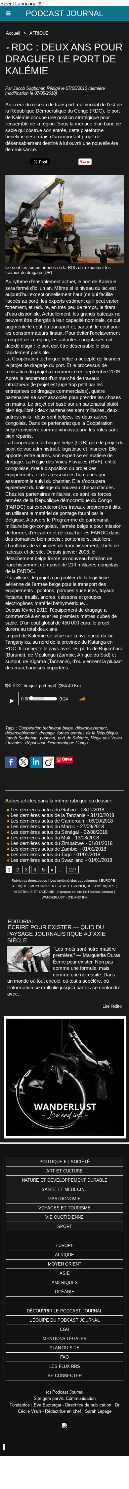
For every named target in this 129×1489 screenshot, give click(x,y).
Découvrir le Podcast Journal (64, 1310)
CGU (64, 1329)
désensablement (21, 732)
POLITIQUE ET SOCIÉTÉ (64, 1161)
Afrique (64, 1254)
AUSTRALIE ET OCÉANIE (34, 892)
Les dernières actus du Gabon (42, 809)
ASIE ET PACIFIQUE (75, 886)
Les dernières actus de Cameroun (46, 821)
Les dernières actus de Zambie (43, 849)
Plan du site (64, 1347)
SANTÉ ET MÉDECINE (64, 1189)
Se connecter (65, 1375)
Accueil (13, 33)
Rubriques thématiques (29, 880)
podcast (47, 737)
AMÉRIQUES (104, 886)
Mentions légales (65, 1338)
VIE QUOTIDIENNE (64, 1217)
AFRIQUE (39, 33)
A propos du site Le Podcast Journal (85, 892)
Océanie (64, 1291)
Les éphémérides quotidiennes (74, 880)
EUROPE (108, 880)
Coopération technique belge (46, 728)
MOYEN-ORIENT (43, 886)
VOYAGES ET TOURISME (64, 1207)
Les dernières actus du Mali (39, 837)
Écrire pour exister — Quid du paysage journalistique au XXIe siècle (56, 934)
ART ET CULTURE (64, 1170)
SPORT (64, 1226)
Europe (65, 1245)
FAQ (64, 1357)
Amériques (65, 1282)
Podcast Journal (64, 13)
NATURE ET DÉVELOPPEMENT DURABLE (65, 1180)
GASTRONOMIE (64, 1198)
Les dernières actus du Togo (40, 854)
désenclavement (91, 728)
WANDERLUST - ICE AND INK (65, 897)
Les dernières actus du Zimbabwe (46, 843)
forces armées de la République (87, 732)
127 (72, 869)
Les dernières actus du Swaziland (46, 860)
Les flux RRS (64, 1366)
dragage (47, 732)
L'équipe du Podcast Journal (64, 1320)
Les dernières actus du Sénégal (44, 832)
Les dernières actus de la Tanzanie (47, 815)
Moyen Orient (64, 1264)
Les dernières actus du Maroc (42, 826)
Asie (65, 1273)
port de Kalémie (73, 737)
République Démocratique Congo (56, 742)
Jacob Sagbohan (21, 737)
